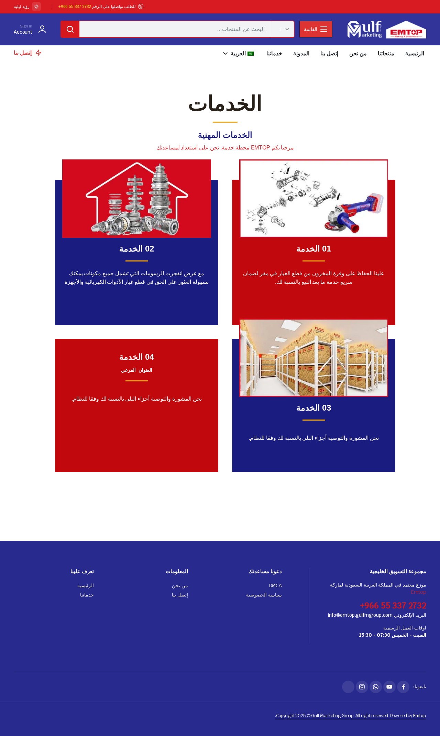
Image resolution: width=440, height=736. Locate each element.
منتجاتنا (386, 53)
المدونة (301, 53)
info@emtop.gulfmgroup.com (360, 615)
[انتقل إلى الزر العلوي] (424, 720)
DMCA (275, 585)
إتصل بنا (329, 53)
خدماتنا (274, 53)
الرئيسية (414, 53)
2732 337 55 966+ (74, 6)
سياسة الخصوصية (264, 595)
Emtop (418, 592)
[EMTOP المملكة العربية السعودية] (386, 29)
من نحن (358, 53)
